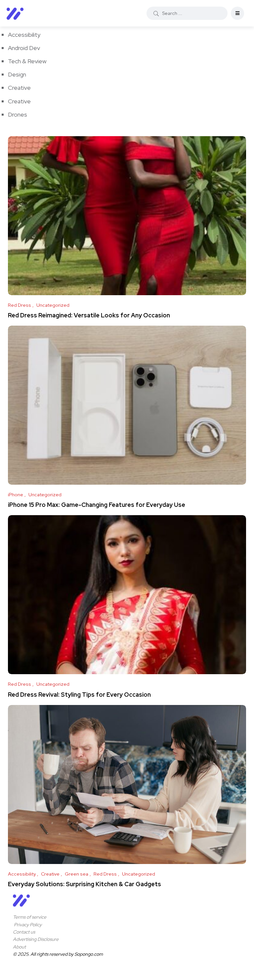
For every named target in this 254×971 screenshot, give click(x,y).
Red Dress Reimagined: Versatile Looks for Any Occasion (89, 315)
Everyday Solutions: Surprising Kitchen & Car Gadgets (84, 884)
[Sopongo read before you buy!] (15, 13)
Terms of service (29, 917)
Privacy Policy (27, 925)
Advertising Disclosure (36, 939)
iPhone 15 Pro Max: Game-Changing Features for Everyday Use (96, 505)
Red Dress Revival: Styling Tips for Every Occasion (79, 694)
